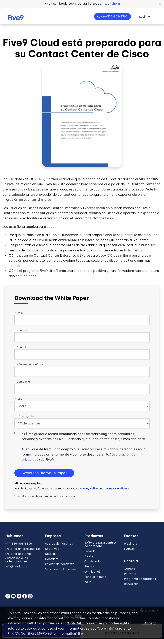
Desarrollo (131, 584)
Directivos (52, 549)
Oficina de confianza (59, 564)
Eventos (129, 549)
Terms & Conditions (116, 488)
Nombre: (21, 330)
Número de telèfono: (28, 364)
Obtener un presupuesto (22, 549)
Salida (88, 556)
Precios (89, 566)
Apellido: (21, 347)
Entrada (90, 551)
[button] (160, 4)
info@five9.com (16, 566)
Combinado (92, 561)
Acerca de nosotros (59, 543)
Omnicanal (92, 571)
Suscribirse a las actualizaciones (16, 559)
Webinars (130, 543)
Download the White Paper (44, 473)
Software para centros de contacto (100, 544)
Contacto (52, 559)
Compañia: (22, 381)
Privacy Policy (89, 488)
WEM (87, 582)
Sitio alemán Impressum (61, 569)
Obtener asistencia (18, 554)
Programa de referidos (140, 579)
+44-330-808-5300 (114, 16)
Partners (130, 574)
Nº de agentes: (25, 416)
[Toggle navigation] (160, 17)
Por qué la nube (95, 577)
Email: (19, 312)
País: (18, 398)
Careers (129, 568)
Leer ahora (112, 3)
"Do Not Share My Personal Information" (46, 633)
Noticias (50, 554)
